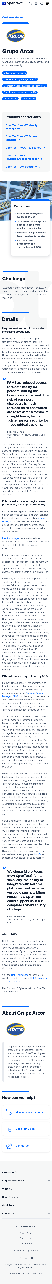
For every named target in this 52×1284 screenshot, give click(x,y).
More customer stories (29, 1112)
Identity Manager (10, 538)
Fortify (37, 854)
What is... (7, 1188)
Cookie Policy (26, 1243)
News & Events (10, 1197)
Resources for (10, 1172)
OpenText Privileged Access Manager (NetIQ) (25, 86)
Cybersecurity (10, 99)
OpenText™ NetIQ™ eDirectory (23, 147)
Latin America (28, 99)
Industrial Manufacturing (15, 73)
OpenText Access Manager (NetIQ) (20, 92)
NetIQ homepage (20, 974)
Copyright (9, 1264)
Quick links (8, 1205)
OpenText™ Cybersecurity (21, 166)
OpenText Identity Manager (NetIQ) (20, 79)
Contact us (22, 1145)
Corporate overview (13, 1180)
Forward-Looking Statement (26, 1250)
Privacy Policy (26, 1233)
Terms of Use (26, 1238)
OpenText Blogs (25, 1128)
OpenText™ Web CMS (32, 1273)
